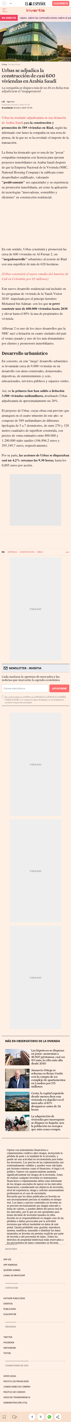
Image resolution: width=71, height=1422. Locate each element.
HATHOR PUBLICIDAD (14, 1298)
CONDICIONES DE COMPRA (16, 1386)
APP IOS (7, 1259)
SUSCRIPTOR (9, 1314)
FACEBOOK (8, 1342)
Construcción (27, 552)
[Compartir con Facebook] (33, 1416)
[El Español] (35, 3)
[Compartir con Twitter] (41, 1416)
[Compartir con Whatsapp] (50, 1416)
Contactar (11, 1287)
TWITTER (7, 1337)
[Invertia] (35, 10)
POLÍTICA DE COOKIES (14, 1392)
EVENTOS (8, 1303)
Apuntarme (59, 688)
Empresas (12, 552)
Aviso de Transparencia (16, 1397)
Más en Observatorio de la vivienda (32, 1041)
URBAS (40, 552)
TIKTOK (7, 1353)
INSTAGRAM (9, 1347)
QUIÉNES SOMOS (11, 1270)
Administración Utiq (15, 1402)
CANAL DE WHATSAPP (14, 1275)
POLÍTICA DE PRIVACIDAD (16, 1381)
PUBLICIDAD (9, 1309)
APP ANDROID (10, 1264)
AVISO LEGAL (9, 1376)
